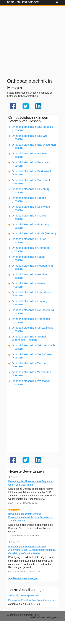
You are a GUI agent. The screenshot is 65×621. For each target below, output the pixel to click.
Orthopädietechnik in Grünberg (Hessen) (30, 249)
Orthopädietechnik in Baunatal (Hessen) (30, 155)
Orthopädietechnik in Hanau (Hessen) (28, 258)
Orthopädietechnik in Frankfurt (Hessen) (30, 217)
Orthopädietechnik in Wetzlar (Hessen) (29, 365)
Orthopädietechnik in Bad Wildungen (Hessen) (34, 146)
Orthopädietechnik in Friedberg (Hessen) (30, 226)
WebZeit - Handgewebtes (23, 595)
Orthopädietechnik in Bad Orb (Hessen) (29, 137)
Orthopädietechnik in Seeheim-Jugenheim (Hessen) (30, 338)
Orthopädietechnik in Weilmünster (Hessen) (32, 356)
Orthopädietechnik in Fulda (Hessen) (34, 233)
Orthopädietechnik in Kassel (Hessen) (29, 285)
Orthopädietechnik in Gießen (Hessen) (29, 240)
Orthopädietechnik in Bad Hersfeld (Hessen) (32, 128)
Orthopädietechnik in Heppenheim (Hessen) (32, 267)
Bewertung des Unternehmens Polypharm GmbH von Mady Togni (30, 483)
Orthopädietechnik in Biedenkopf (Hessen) (31, 173)
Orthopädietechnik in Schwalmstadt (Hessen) (33, 329)
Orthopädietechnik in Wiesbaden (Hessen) (31, 374)
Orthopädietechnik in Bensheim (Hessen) (30, 164)
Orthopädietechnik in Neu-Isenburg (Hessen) (33, 312)
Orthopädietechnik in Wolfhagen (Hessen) (31, 382)
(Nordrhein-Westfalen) (31, 600)
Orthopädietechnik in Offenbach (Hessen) (31, 320)
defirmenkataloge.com (23, 2)
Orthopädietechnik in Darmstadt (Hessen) (31, 182)
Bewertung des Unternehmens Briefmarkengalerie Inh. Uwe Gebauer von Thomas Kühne (30, 517)
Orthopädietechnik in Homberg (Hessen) (30, 276)
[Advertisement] (32, 38)
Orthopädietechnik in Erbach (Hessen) (29, 199)
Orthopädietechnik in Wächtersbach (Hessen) (33, 347)
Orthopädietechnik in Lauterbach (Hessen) (31, 294)
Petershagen (14, 600)
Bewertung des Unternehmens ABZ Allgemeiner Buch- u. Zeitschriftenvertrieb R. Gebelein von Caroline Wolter (32, 550)
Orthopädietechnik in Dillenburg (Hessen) (31, 191)
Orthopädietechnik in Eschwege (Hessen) (31, 208)
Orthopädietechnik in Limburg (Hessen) (29, 303)
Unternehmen (49, 600)
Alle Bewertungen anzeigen (23, 578)
